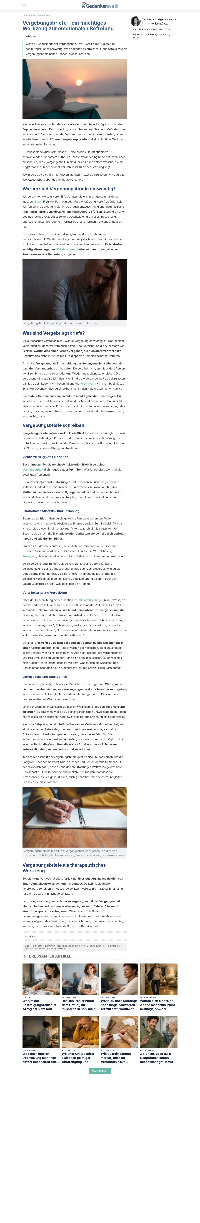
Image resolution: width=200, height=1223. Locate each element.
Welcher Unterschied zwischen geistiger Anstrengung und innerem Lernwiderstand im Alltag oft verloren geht (80, 1058)
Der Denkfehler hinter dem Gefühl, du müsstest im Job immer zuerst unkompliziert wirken (79, 1005)
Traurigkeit (29, 556)
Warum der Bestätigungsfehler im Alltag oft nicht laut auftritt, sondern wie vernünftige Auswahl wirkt (39, 1005)
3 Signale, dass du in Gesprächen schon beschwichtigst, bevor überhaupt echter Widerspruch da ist (157, 1058)
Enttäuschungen (92, 600)
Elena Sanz (161, 23)
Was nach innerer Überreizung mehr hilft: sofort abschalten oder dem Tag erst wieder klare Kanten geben (40, 1058)
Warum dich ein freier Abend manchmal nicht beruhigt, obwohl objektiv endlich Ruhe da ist (158, 1005)
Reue (102, 396)
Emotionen (44, 15)
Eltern (38, 201)
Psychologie (69, 997)
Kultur (26, 997)
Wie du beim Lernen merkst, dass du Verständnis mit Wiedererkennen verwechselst (116, 1058)
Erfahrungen (66, 249)
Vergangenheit (32, 469)
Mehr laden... (100, 1071)
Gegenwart (87, 383)
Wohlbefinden (29, 15)
